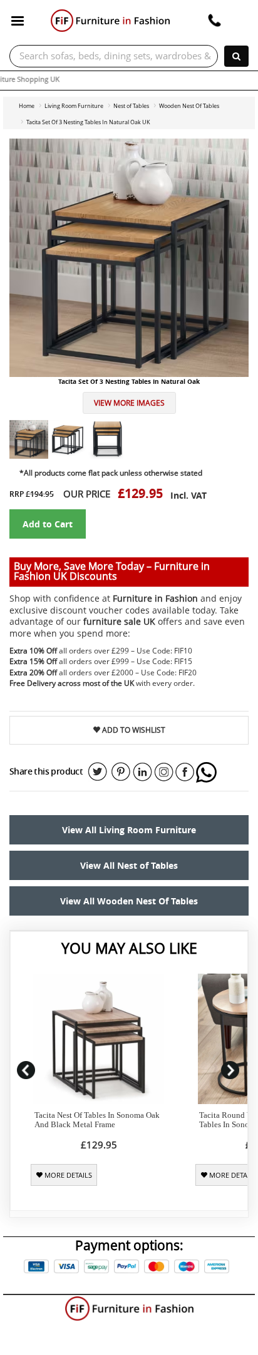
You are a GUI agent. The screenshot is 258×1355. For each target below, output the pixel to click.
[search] (236, 56)
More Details (67, 1175)
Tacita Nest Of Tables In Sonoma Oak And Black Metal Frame (97, 1119)
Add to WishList (132, 730)
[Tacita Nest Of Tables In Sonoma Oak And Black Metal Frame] (98, 1039)
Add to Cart (48, 524)
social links (98, 772)
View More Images (129, 403)
